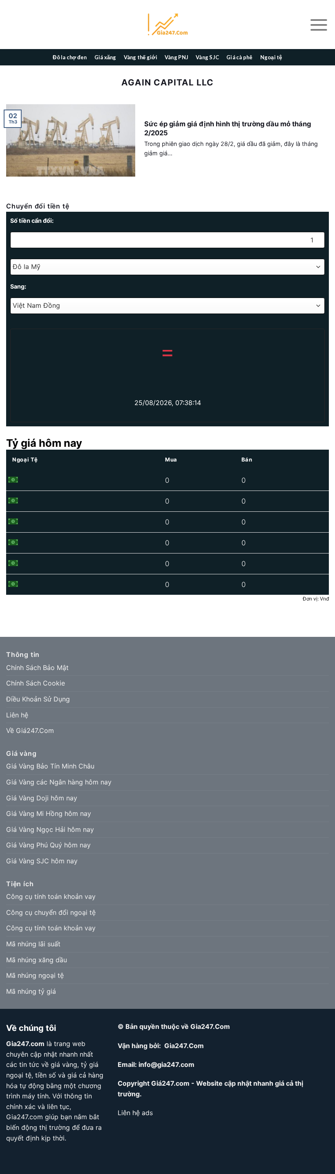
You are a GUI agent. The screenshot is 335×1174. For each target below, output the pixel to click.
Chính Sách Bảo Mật (37, 667)
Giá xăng (105, 57)
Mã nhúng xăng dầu (36, 960)
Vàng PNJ (176, 57)
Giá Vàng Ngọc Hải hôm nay (50, 829)
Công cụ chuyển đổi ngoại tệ (51, 912)
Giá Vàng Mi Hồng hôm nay (48, 813)
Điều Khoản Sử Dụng (38, 699)
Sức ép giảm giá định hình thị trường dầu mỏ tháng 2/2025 (227, 128)
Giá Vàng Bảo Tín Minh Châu (50, 766)
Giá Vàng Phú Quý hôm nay (48, 845)
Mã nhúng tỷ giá (31, 991)
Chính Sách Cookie (35, 683)
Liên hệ (17, 715)
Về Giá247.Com (30, 730)
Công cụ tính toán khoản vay (51, 896)
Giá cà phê (239, 57)
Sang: (18, 286)
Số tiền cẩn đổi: (32, 220)
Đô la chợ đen (70, 57)
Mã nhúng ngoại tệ (35, 975)
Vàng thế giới (140, 57)
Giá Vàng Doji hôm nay (41, 798)
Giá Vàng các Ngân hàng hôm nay (59, 782)
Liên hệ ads (135, 1113)
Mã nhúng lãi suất (33, 944)
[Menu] (319, 24)
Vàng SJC (207, 57)
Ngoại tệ (271, 57)
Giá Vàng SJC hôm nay (42, 861)
